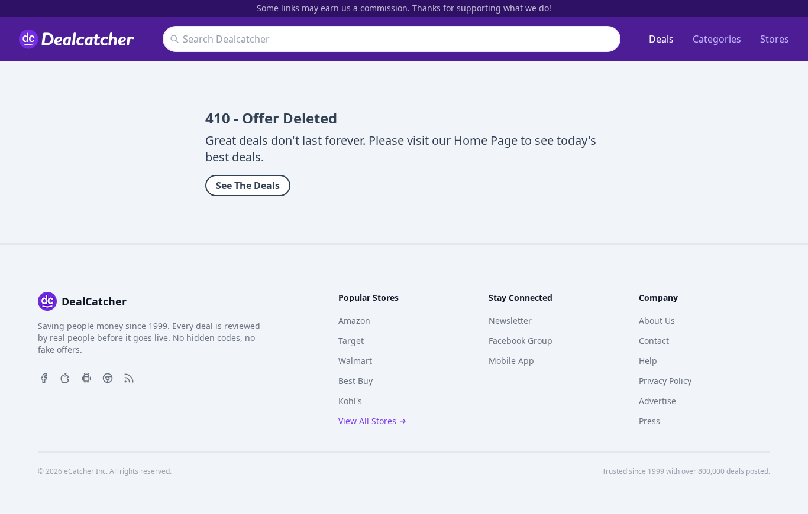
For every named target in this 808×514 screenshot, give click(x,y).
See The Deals (248, 185)
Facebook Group (520, 340)
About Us (657, 320)
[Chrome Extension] (108, 377)
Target (351, 340)
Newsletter (510, 320)
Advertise (657, 400)
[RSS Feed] (129, 377)
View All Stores (367, 421)
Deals (661, 38)
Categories (717, 38)
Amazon (354, 320)
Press (649, 421)
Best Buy (355, 380)
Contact (654, 340)
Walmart (355, 360)
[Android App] (86, 377)
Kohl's (350, 400)
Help (648, 360)
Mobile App (511, 360)
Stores (774, 38)
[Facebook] (44, 377)
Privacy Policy (665, 380)
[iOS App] (65, 377)
